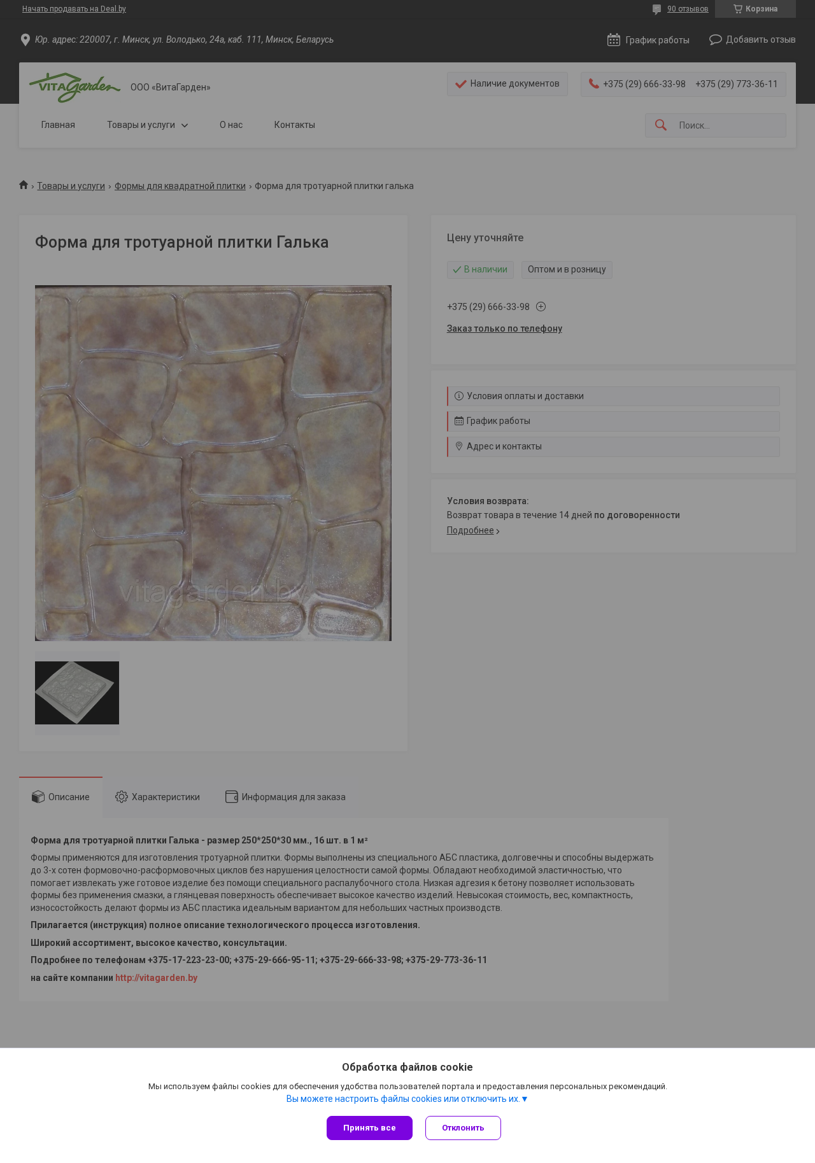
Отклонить (463, 1127)
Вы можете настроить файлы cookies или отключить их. (403, 1099)
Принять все (369, 1127)
